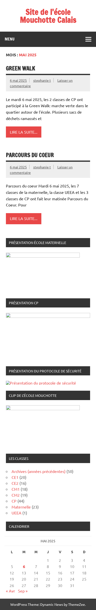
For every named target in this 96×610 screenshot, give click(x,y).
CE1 (15, 477)
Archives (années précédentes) (38, 471)
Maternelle (21, 506)
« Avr (10, 590)
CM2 (16, 494)
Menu (10, 39)
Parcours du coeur (30, 155)
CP (14, 500)
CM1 (16, 489)
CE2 (15, 483)
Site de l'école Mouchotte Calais (48, 15)
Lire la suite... (23, 131)
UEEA (16, 512)
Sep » (23, 590)
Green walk (20, 68)
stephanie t (42, 80)
